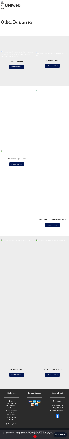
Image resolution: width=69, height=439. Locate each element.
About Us (13, 403)
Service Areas (12, 410)
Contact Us (12, 417)
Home (13, 401)
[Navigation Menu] (64, 5)
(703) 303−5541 (58, 408)
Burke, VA (58, 401)
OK (35, 436)
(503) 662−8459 (58, 405)
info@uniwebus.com (58, 410)
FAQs (12, 412)
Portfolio (12, 415)
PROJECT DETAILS (16, 67)
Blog (12, 419)
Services (12, 408)
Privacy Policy (12, 424)
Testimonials (12, 405)
